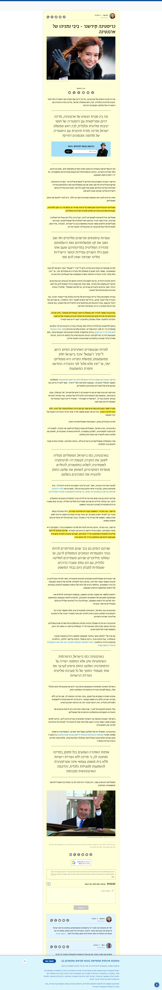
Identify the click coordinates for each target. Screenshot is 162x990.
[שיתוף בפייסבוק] (52, 17)
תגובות (94, 918)
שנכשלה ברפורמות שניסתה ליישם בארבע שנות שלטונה (80, 734)
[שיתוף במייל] (60, 17)
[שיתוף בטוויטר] (56, 17)
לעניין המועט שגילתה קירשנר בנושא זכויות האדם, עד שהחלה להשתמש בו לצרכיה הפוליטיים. (81, 490)
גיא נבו (105, 15)
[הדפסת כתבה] (69, 93)
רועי (103, 945)
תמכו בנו (49, 961)
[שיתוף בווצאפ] (48, 17)
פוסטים (97, 15)
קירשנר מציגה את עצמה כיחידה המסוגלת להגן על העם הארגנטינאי (87, 379)
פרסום (81, 908)
